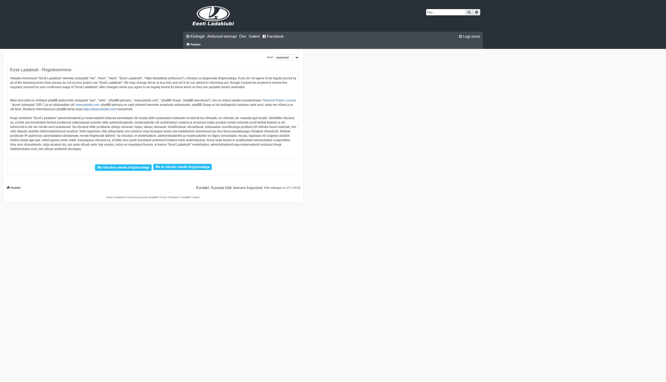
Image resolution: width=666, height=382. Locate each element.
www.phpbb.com (87, 105)
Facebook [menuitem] (275, 36)
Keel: (270, 57)
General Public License (279, 100)
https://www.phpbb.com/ (100, 109)
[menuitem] (221, 36)
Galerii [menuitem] (254, 36)
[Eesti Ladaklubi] (213, 15)
